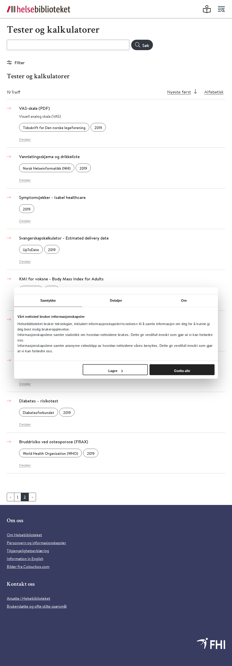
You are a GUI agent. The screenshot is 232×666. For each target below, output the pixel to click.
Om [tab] (184, 300)
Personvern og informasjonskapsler (36, 542)
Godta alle (182, 370)
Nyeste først (179, 92)
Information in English (25, 558)
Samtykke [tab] (48, 300)
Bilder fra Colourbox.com (28, 566)
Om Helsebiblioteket (24, 534)
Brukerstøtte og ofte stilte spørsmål (37, 606)
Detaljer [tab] (116, 300)
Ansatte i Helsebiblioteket (28, 598)
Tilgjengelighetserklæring (28, 550)
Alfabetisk (213, 92)
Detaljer (25, 139)
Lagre (112, 370)
